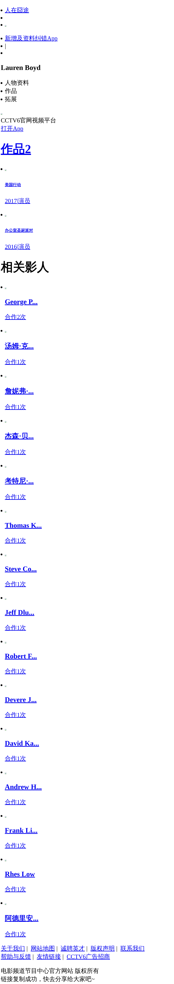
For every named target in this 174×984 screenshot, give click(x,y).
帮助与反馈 (16, 956)
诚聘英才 (73, 948)
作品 (16, 149)
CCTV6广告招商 (88, 956)
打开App (12, 128)
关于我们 (13, 948)
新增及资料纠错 (31, 38)
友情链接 (49, 956)
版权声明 (103, 948)
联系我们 (132, 948)
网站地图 (43, 948)
